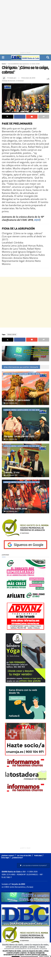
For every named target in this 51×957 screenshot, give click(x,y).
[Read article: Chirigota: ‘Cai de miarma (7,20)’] (25, 424)
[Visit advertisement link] (25, 353)
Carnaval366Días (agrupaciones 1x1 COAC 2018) (24, 64)
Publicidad (38, 856)
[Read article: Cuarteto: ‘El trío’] (25, 460)
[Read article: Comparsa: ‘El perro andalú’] (25, 388)
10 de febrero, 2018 (11, 403)
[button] (33, 865)
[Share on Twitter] (7, 117)
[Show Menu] (3, 57)
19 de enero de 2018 (28, 78)
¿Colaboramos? (17, 858)
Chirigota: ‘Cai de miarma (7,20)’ (19, 436)
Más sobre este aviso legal (34, 951)
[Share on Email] (32, 117)
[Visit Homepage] (25, 57)
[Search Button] (47, 57)
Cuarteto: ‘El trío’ (12, 472)
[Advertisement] (25, 25)
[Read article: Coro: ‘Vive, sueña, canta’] (25, 496)
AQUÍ (37, 219)
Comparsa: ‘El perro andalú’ (17, 400)
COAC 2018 (12, 335)
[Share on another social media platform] (43, 117)
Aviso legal (5, 858)
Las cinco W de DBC (24, 856)
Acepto (26, 953)
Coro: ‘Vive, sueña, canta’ (16, 508)
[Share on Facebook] (20, 117)
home (4, 64)
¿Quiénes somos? (7, 856)
